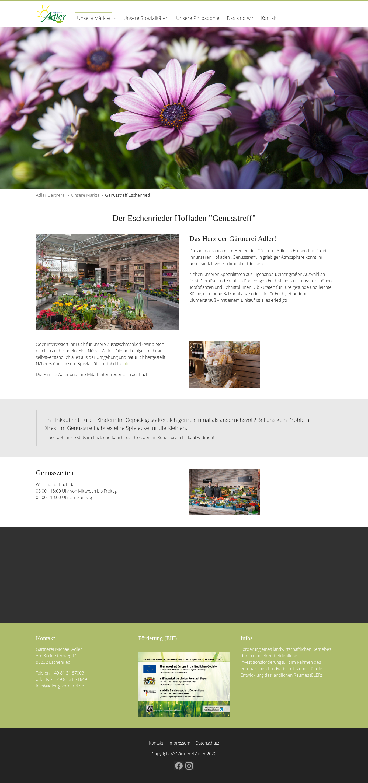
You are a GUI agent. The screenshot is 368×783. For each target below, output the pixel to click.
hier (127, 364)
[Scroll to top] (356, 771)
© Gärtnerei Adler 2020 (193, 754)
